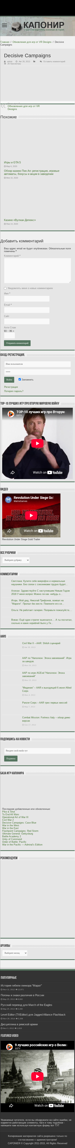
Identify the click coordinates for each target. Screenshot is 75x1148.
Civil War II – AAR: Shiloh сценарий (41, 643)
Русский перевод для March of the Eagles (26, 1004)
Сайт (6, 316)
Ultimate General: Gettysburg (17, 833)
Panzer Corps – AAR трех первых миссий (44, 702)
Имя (7, 293)
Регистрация (11, 387)
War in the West (10, 825)
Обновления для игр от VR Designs (32, 42)
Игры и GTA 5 (12, 162)
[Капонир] (37, 26)
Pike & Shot (8, 811)
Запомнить (27, 379)
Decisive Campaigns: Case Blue (19, 822)
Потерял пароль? (13, 391)
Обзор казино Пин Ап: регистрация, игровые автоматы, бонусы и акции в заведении (31, 172)
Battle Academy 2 (11, 836)
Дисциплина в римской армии (19, 1024)
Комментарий (12, 255)
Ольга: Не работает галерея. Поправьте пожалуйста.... (41, 610)
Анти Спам (10, 327)
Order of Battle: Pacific (14, 842)
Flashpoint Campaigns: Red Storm (20, 831)
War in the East (10, 828)
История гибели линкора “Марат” (21, 985)
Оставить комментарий (54, 61)
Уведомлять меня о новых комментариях (30, 288)
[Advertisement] (29, 898)
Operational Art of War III (15, 817)
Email (8, 304)
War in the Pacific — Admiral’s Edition (22, 844)
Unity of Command (12, 839)
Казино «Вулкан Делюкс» (20, 220)
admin (9, 61)
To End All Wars (10, 814)
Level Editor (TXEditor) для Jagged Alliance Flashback (33, 1014)
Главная (4, 42)
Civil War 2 (8, 820)
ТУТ (57, 1125)
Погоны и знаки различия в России (22, 995)
